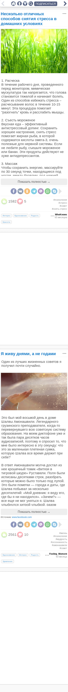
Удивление (7, 561)
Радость (35, 216)
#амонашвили (59, 545)
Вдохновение (21, 216)
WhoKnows (61, 214)
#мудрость (61, 539)
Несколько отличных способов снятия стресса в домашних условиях (29, 18)
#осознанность (59, 542)
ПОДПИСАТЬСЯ (46, 3)
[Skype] (54, 191)
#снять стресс (59, 209)
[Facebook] (14, 191)
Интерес (6, 216)
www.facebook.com (22, 517)
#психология (60, 200)
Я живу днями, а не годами (28, 353)
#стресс (63, 203)
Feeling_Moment (58, 554)
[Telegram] (34, 191)
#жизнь (63, 533)
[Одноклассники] (27, 191)
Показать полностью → (34, 181)
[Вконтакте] (20, 191)
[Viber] (41, 191)
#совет (63, 206)
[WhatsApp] (48, 191)
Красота (6, 222)
